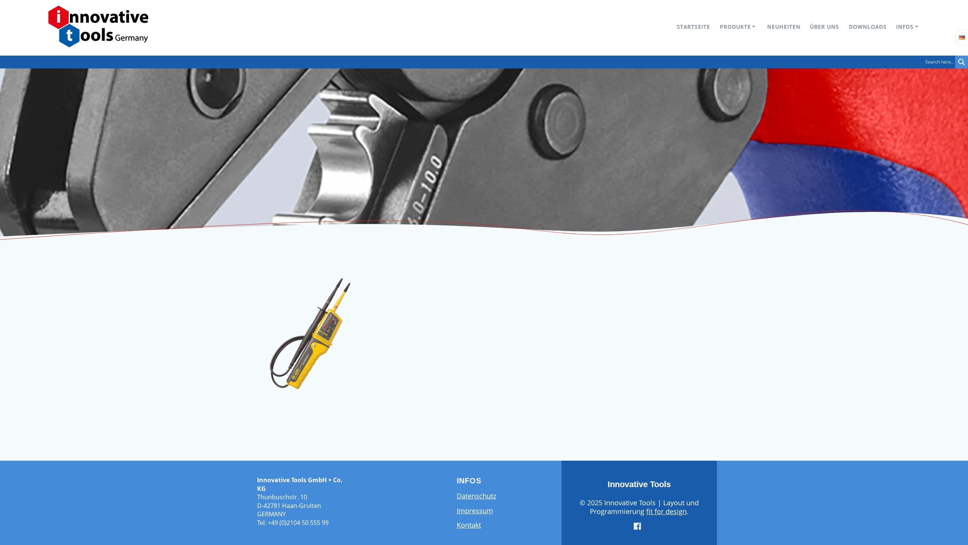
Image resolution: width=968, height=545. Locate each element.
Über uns (824, 26)
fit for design (666, 511)
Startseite (693, 26)
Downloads (868, 26)
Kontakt (469, 524)
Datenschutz (476, 495)
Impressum (475, 510)
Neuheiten (783, 26)
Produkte (735, 26)
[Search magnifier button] (961, 62)
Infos (905, 26)
